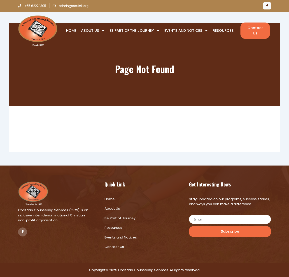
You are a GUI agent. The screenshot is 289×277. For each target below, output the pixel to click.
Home (71, 30)
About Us (90, 30)
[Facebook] (267, 5)
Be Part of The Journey (132, 30)
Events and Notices (183, 30)
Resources (223, 30)
